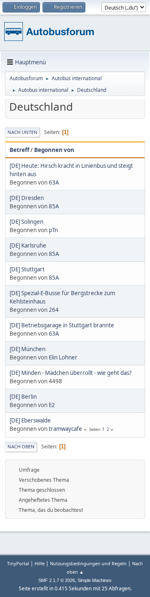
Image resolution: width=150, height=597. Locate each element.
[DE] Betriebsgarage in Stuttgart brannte (62, 325)
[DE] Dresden (27, 198)
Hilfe (40, 563)
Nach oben (21, 446)
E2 (52, 405)
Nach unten (23, 132)
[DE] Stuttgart (27, 269)
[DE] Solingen (26, 221)
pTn (53, 230)
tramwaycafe (65, 429)
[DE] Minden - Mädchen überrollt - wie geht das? (71, 373)
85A (54, 206)
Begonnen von (54, 150)
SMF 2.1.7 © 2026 (56, 580)
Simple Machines (95, 580)
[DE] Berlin (23, 396)
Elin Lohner (63, 357)
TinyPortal (18, 563)
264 (54, 310)
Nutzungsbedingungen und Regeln (88, 563)
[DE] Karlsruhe (28, 245)
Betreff (19, 150)
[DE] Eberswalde (30, 420)
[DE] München (27, 349)
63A (54, 182)
